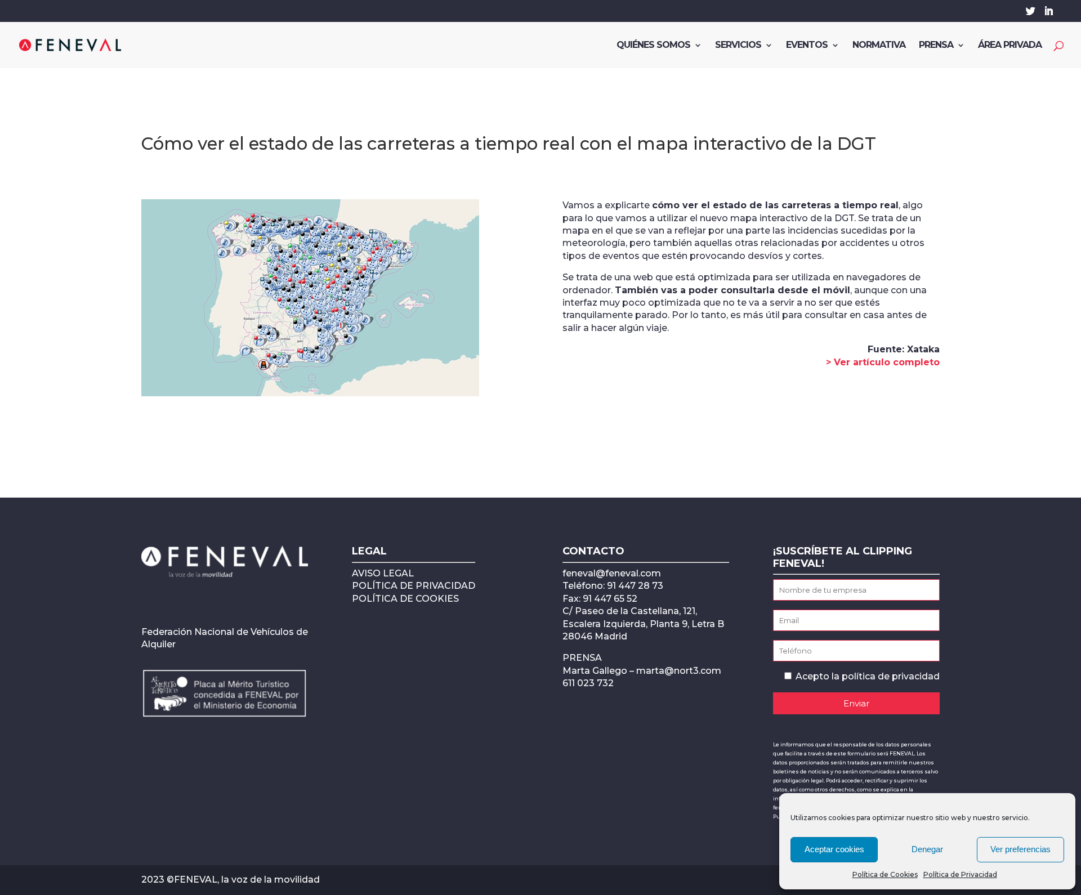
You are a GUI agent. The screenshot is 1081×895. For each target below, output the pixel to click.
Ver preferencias (1020, 849)
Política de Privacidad (960, 874)
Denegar (927, 849)
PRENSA (936, 45)
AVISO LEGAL (383, 573)
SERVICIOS (738, 45)
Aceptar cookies (834, 849)
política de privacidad (891, 676)
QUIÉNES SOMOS (653, 45)
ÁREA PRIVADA (1010, 45)
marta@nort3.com (678, 670)
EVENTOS (807, 45)
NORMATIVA (878, 45)
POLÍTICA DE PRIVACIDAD (413, 585)
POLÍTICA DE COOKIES (405, 598)
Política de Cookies (885, 874)
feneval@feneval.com (611, 573)
